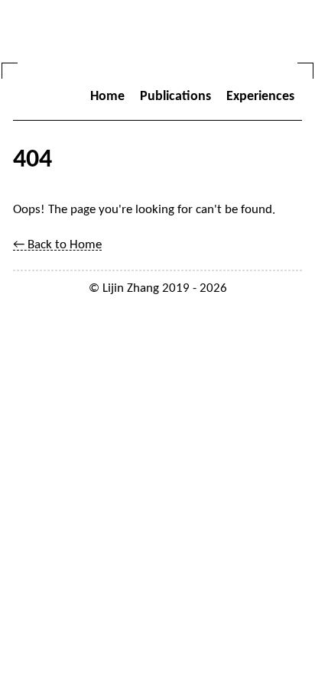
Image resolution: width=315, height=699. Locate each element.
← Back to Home (57, 244)
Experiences (260, 96)
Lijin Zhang (130, 288)
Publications (175, 96)
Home (107, 96)
